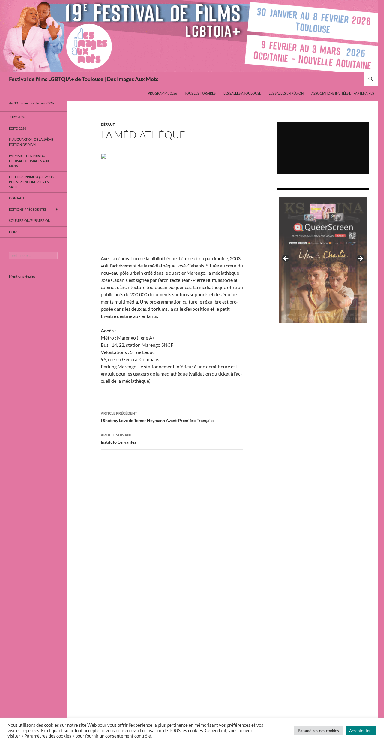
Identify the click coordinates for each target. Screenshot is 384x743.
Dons (13, 232)
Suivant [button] (360, 258)
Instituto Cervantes (118, 439)
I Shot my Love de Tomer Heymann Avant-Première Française (157, 417)
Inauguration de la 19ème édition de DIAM (31, 141)
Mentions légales (22, 276)
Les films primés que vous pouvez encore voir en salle (31, 182)
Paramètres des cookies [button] (318, 730)
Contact (16, 198)
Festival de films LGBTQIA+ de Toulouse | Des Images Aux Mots (83, 79)
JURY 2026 (17, 117)
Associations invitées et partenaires (342, 93)
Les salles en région (286, 93)
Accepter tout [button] (361, 730)
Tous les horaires (200, 93)
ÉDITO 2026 (17, 128)
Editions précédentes (27, 209)
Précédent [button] (286, 258)
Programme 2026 (162, 93)
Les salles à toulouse (242, 93)
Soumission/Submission (29, 220)
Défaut (108, 124)
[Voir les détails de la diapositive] (323, 260)
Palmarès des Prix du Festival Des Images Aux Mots (29, 161)
